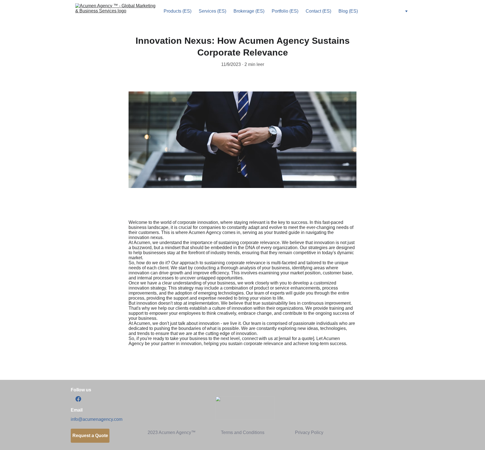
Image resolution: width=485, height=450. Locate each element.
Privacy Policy (309, 432)
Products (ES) (177, 11)
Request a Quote (90, 435)
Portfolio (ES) (285, 11)
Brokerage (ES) (249, 11)
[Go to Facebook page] (78, 399)
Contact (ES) (318, 11)
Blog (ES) (348, 11)
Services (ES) (212, 11)
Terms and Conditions (242, 432)
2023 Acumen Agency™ (172, 432)
